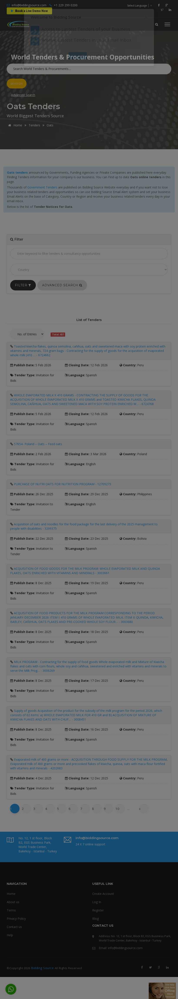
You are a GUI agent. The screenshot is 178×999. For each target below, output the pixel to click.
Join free (98, 69)
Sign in (76, 69)
